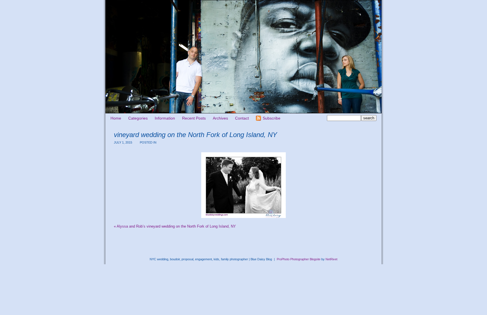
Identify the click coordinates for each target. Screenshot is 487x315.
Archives (220, 118)
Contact (242, 118)
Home (115, 118)
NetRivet (331, 259)
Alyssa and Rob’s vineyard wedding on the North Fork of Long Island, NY (175, 226)
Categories (138, 118)
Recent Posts (194, 118)
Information (165, 118)
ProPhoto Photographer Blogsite (298, 259)
